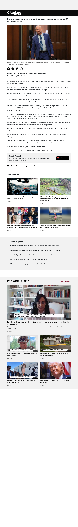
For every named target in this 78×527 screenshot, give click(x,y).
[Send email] (21, 68)
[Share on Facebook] (12, 68)
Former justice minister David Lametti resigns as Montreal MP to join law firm (38, 20)
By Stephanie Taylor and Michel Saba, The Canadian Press (27, 74)
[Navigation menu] (68, 13)
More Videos (65, 281)
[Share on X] (8, 68)
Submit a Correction (16, 166)
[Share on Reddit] (17, 68)
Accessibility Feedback (35, 166)
